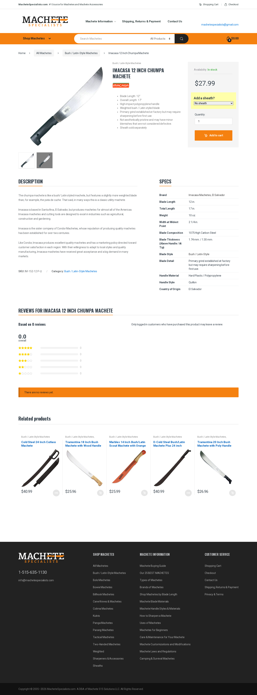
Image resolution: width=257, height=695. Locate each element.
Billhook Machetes (103, 594)
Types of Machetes (151, 580)
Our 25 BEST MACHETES (154, 572)
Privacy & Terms (214, 594)
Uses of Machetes (150, 622)
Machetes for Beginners (154, 630)
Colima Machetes (103, 608)
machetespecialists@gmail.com (220, 24)
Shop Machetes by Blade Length (158, 594)
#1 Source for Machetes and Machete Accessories (60, 4)
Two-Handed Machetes (106, 644)
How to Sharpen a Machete (155, 615)
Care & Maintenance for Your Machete (162, 637)
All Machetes (43, 53)
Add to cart (216, 135)
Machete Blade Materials (154, 601)
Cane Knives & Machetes (107, 601)
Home (21, 53)
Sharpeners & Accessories (108, 658)
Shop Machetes (34, 38)
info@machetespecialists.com (36, 580)
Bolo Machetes (101, 580)
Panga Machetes (103, 622)
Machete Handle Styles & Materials (160, 608)
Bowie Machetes (102, 587)
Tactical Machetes (103, 637)
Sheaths (98, 665)
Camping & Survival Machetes (157, 658)
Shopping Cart (213, 565)
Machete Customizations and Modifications (165, 644)
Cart (210, 4)
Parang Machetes (103, 630)
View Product (56, 493)
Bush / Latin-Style (199, 254)
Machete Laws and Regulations (158, 651)
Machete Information (99, 21)
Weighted (98, 651)
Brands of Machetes (151, 587)
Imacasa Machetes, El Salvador (207, 195)
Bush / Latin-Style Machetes (81, 53)
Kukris (96, 615)
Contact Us (175, 21)
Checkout (233, 4)
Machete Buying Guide (153, 565)
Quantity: (200, 114)
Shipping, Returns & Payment (141, 21)
